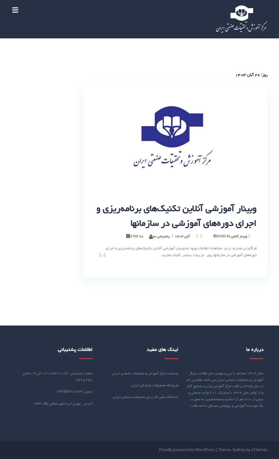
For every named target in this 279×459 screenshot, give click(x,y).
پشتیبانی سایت (159, 236)
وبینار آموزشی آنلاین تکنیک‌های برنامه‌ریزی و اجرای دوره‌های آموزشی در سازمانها (176, 216)
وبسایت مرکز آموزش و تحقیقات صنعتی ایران (145, 373)
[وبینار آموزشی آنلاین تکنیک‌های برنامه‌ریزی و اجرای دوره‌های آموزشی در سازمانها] (175, 138)
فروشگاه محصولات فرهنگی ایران (154, 385)
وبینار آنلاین (239, 236)
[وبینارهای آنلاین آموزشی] (242, 19)
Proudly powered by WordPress (187, 450)
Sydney (238, 450)
